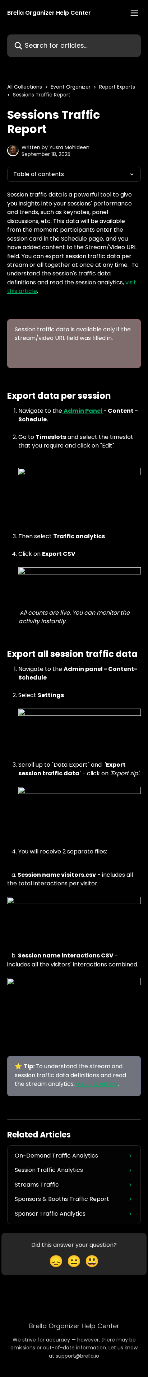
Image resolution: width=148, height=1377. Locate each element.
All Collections (24, 86)
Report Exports (117, 86)
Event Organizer (71, 86)
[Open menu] (134, 13)
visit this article (97, 1084)
